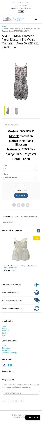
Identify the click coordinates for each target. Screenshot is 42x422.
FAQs (4, 346)
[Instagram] (21, 401)
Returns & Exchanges (29, 216)
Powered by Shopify (21, 417)
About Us (27, 2)
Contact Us (6, 348)
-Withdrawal (33, 417)
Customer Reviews (10, 216)
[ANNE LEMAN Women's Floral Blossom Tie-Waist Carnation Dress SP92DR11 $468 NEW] (21, 81)
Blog (3, 335)
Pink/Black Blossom (11, 178)
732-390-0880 (21, 6)
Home (14, 2)
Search (4, 328)
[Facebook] (10, 401)
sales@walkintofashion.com (22, 8)
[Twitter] (4, 401)
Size (5, 165)
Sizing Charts (8, 222)
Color (6, 174)
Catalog (20, 2)
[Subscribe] (37, 393)
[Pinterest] (15, 401)
